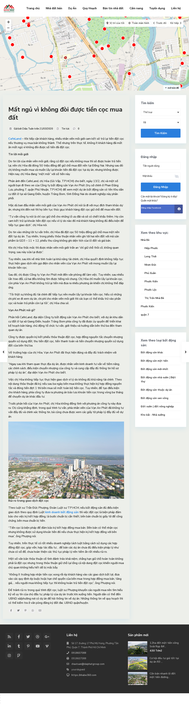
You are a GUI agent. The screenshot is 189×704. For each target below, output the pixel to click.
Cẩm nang (136, 8)
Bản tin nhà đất (113, 8)
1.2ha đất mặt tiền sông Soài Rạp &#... (164, 644)
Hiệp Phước (151, 248)
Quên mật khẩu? (149, 200)
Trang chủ (33, 8)
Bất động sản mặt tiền (154, 361)
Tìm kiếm (160, 133)
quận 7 (145, 314)
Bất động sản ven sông (154, 398)
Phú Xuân (150, 273)
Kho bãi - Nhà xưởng (153, 415)
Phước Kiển (151, 281)
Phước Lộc (151, 290)
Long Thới (150, 256)
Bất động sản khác (152, 352)
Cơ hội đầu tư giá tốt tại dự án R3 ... (164, 659)
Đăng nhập (160, 187)
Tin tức (65, 128)
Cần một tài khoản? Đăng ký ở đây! (159, 196)
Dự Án (72, 8)
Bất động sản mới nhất (154, 369)
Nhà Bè (145, 240)
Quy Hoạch (90, 8)
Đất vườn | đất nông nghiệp (157, 406)
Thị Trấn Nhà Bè (154, 298)
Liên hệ (176, 8)
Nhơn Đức (150, 265)
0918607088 (78, 653)
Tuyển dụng (157, 8)
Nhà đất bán (54, 8)
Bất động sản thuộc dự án (156, 390)
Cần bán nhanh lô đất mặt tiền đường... (163, 675)
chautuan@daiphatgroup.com (87, 664)
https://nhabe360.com (83, 675)
